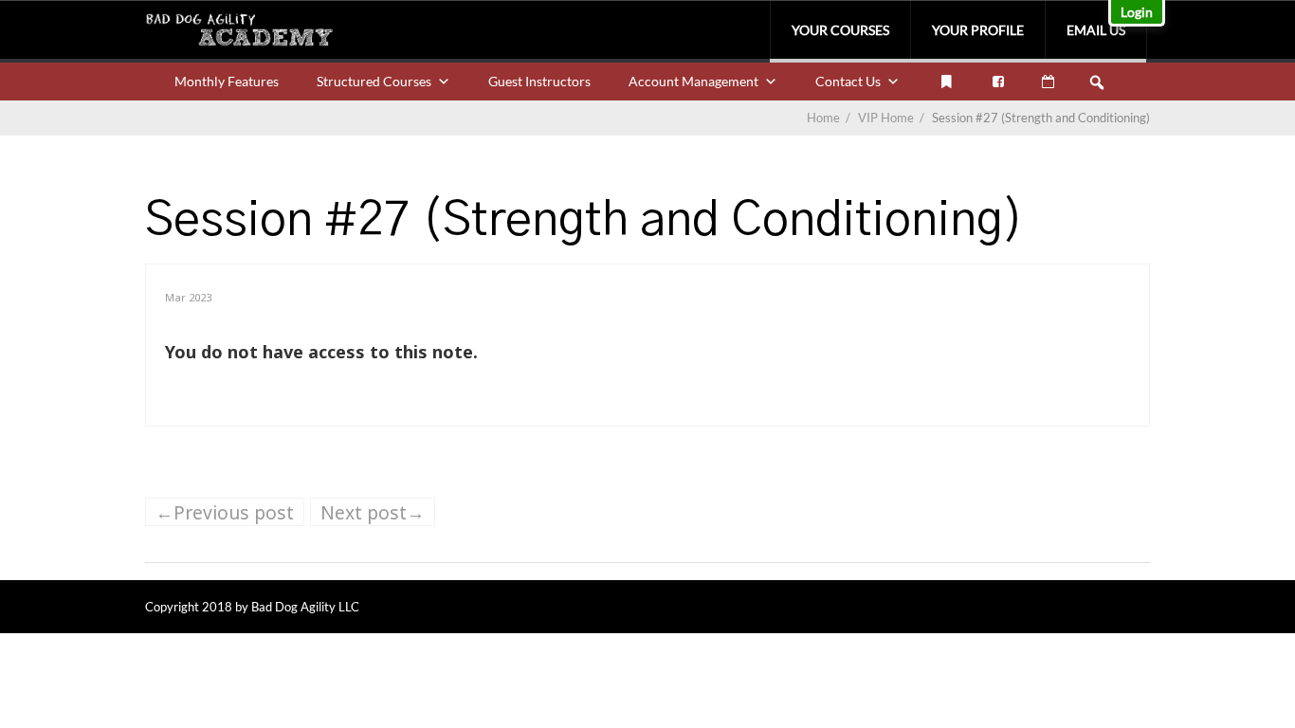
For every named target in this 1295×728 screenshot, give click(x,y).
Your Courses (840, 30)
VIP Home (892, 117)
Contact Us (848, 81)
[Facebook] (998, 81)
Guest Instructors (539, 81)
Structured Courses (374, 81)
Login (1137, 12)
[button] (1097, 82)
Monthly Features (226, 81)
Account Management (693, 81)
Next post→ (372, 512)
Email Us (1096, 30)
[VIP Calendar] (1048, 81)
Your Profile (978, 30)
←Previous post (224, 512)
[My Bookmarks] (946, 81)
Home (823, 117)
